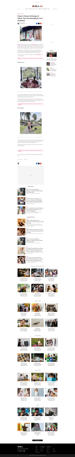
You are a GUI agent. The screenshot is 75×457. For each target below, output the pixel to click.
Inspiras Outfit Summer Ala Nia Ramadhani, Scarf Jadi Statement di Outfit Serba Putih (35, 222)
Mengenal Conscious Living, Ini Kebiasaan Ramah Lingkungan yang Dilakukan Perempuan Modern (23, 329)
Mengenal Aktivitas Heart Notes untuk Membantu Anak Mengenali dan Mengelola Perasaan (23, 399)
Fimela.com (48, 451)
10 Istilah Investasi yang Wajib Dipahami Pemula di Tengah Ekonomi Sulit (23, 349)
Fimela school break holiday (38, 266)
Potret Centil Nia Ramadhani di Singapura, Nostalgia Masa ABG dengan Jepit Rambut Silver (34, 191)
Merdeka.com (48, 452)
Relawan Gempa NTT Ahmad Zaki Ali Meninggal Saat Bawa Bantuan (37, 418)
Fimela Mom (38, 370)
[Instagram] (20, 451)
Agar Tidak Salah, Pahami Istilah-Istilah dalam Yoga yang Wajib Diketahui (37, 349)
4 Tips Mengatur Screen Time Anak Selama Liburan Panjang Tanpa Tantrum (51, 279)
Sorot (37, 405)
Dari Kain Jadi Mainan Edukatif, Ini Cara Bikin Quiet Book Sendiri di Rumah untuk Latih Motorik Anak (51, 383)
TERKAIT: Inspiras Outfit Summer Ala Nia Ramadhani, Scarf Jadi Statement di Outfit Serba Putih (30, 58)
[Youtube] (24, 451)
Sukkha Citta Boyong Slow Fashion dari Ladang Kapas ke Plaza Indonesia (51, 314)
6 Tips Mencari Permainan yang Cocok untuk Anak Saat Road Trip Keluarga (37, 294)
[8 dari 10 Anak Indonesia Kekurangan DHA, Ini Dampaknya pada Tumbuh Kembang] (48, 69)
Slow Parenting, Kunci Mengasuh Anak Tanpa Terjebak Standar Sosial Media (51, 399)
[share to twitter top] (39, 23)
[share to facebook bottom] (37, 163)
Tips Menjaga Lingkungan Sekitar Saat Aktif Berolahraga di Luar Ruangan (37, 329)
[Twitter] (22, 451)
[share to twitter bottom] (39, 163)
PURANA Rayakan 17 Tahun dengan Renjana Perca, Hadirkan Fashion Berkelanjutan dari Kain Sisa (23, 314)
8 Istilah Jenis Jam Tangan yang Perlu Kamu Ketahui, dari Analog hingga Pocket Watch (23, 364)
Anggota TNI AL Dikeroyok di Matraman (51, 418)
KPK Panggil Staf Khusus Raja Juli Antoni (37, 433)
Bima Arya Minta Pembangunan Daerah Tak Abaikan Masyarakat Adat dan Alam (24, 433)
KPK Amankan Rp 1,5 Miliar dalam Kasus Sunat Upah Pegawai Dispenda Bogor (51, 433)
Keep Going (37, 440)
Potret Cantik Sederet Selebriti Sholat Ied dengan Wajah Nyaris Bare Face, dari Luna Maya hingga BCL (34, 209)
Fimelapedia (38, 335)
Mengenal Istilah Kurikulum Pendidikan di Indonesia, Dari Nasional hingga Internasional (37, 364)
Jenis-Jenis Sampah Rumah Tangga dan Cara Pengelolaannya (51, 364)
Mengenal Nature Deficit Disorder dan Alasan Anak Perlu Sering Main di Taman (37, 383)
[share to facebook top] (37, 23)
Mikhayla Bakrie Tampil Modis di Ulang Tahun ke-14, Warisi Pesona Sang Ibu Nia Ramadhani (34, 231)
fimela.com (34, 455)
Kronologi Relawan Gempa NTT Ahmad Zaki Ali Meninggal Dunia (23, 418)
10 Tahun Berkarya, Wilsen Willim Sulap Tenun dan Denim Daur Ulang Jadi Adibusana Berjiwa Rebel (51, 329)
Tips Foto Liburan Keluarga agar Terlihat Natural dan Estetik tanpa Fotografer (24, 294)
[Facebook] (18, 451)
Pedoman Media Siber (38, 452)
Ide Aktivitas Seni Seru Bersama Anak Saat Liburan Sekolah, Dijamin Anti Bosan (51, 294)
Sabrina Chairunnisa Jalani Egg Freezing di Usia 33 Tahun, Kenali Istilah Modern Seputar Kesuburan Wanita (51, 349)
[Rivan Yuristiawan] (19, 23)
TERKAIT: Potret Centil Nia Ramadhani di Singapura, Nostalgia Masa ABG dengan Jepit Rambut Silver (30, 150)
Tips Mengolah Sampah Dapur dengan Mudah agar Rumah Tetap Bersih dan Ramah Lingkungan (37, 314)
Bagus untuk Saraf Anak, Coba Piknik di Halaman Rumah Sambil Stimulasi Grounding (37, 279)
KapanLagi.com (54, 451)
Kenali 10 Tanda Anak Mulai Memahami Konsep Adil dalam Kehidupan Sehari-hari (23, 383)
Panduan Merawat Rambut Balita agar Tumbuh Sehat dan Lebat (37, 399)
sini (18, 155)
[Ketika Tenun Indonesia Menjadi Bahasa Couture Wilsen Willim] (52, 54)
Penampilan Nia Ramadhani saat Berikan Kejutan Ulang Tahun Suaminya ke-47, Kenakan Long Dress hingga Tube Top (34, 250)
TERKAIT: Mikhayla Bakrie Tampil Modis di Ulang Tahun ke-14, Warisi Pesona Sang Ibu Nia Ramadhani (30, 104)
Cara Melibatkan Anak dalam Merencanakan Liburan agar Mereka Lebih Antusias (23, 279)
